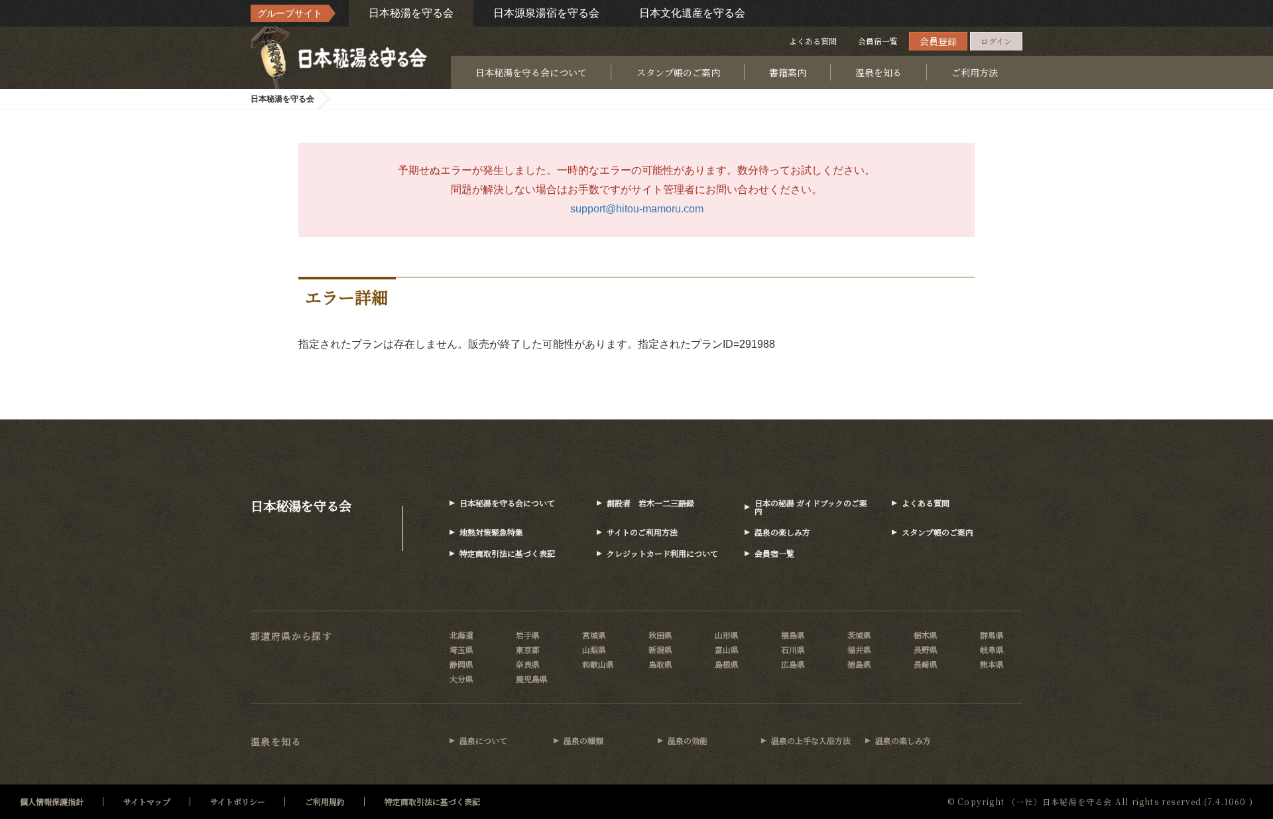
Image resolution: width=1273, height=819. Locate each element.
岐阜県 (992, 649)
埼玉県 (461, 649)
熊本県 (992, 664)
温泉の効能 (687, 740)
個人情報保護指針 (52, 801)
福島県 (793, 634)
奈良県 (528, 664)
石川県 (793, 649)
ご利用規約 (325, 801)
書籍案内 (787, 72)
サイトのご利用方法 (642, 532)
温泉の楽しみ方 (782, 532)
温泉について (483, 740)
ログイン (996, 40)
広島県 (793, 664)
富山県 (727, 649)
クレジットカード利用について (662, 553)
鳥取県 (660, 664)
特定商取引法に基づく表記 (507, 553)
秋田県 (660, 634)
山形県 (727, 634)
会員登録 (938, 41)
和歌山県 (598, 664)
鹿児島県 (532, 678)
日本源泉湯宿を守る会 (546, 13)
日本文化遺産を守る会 (692, 13)
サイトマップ (146, 801)
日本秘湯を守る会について (531, 72)
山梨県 (594, 649)
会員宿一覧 (878, 40)
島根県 (727, 664)
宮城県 (594, 634)
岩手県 (528, 634)
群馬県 (992, 634)
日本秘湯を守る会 (411, 13)
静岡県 (461, 664)
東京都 (528, 649)
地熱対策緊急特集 (491, 532)
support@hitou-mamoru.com (636, 208)
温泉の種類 (583, 740)
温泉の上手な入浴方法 (811, 740)
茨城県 (859, 634)
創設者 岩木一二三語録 (650, 502)
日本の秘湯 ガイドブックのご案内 (811, 506)
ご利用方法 (974, 72)
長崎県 (926, 664)
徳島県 (859, 664)
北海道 (461, 634)
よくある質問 (813, 40)
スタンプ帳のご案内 (678, 72)
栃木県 (926, 634)
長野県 (926, 649)
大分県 (461, 678)
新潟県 (660, 649)
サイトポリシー (237, 801)
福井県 (859, 649)
